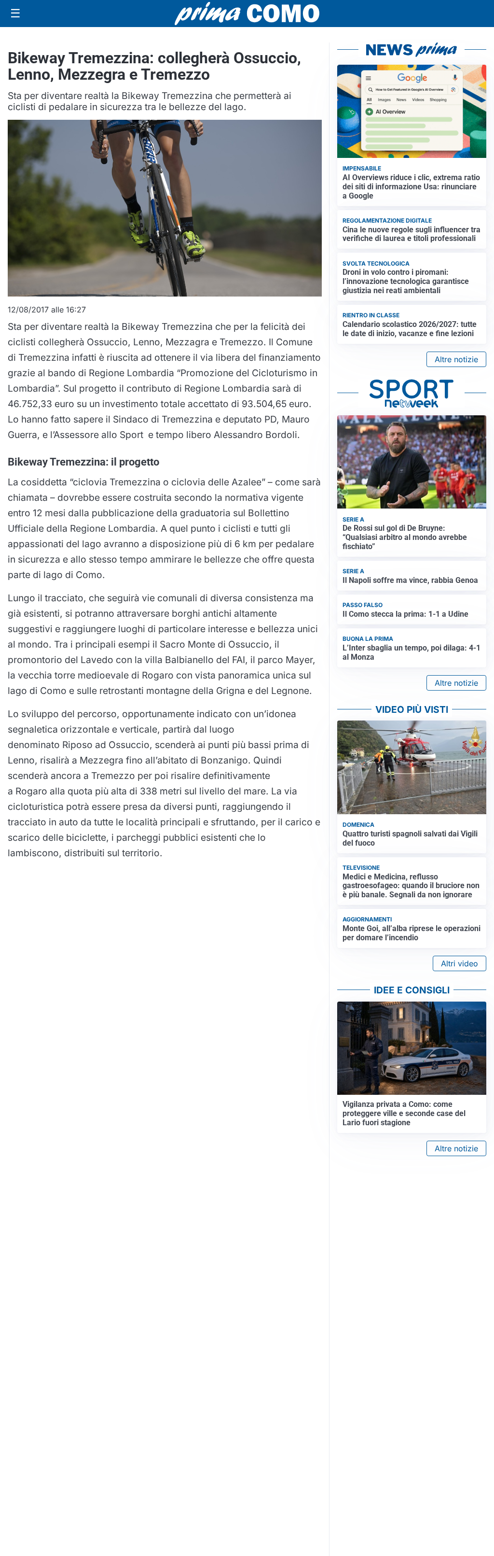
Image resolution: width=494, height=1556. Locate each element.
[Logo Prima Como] (247, 13)
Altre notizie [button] (456, 359)
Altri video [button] (459, 963)
